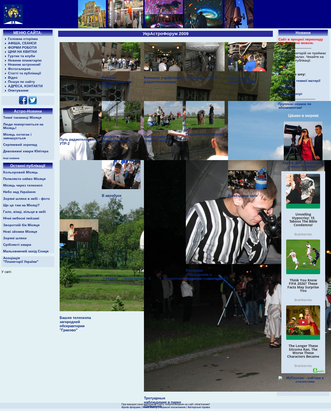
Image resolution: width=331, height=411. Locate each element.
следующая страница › (184, 278)
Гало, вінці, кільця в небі (24, 212)
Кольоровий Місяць (20, 172)
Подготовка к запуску (205, 134)
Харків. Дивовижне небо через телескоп (303, 164)
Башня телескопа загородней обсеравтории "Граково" (75, 324)
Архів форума (130, 407)
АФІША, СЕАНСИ (22, 43)
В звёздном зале (243, 196)
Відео (13, 77)
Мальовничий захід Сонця (25, 251)
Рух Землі (286, 87)
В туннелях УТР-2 (201, 78)
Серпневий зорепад (20, 145)
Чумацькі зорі (290, 94)
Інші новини (11, 158)
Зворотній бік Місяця (21, 225)
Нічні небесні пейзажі (21, 218)
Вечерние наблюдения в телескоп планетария (205, 274)
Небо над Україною (19, 192)
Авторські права (199, 407)
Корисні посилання (172, 407)
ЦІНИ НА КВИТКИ (22, 52)
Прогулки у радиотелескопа (116, 138)
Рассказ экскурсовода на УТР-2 (117, 82)
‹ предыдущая (133, 278)
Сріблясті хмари (17, 245)
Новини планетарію (25, 60)
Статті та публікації (24, 73)
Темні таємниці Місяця (22, 117)
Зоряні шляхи (15, 238)
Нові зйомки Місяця (20, 231)
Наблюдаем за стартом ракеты (158, 138)
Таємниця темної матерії (299, 81)
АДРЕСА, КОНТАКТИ (25, 86)
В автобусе (111, 196)
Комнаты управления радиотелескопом (163, 80)
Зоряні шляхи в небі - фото (26, 199)
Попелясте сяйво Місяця (24, 179)
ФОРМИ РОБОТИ (22, 47)
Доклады (68, 255)
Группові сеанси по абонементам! (294, 105)
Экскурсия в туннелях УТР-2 (241, 80)
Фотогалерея (19, 69)
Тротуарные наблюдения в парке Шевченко (162, 402)
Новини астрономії (24, 64)
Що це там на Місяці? (21, 205)
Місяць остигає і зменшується (17, 136)
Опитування (18, 90)
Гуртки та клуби (21, 56)
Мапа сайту (149, 407)
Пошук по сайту (21, 82)
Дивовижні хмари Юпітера (25, 151)
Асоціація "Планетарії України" (21, 260)
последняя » (217, 278)
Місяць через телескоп (22, 185)
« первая (110, 278)
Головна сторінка (23, 39)
